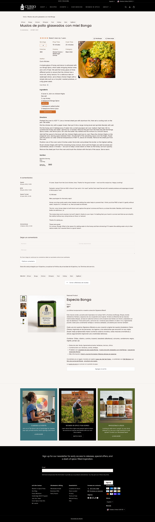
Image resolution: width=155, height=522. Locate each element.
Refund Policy (73, 498)
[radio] (40, 38)
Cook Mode (43, 85)
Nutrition (43, 155)
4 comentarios (24, 30)
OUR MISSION (76, 7)
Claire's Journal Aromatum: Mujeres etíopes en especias (98, 354)
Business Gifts (54, 491)
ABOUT (106, 7)
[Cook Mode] (48, 85)
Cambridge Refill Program (40, 496)
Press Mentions (36, 493)
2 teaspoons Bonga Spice (50, 101)
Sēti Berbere (127, 359)
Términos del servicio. (88, 266)
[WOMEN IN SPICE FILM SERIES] (77, 407)
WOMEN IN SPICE (93, 7)
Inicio (25, 17)
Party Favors (54, 493)
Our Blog (34, 491)
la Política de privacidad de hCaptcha (65, 266)
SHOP (42, 7)
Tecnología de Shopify (77, 518)
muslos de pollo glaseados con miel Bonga (113, 350)
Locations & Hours (74, 488)
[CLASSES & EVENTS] (39, 407)
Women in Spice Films (38, 488)
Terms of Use (73, 496)
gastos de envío (73, 364)
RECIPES (53, 7)
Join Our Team (36, 498)
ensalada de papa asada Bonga (88, 350)
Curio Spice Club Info (38, 501)
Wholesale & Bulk (55, 488)
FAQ (70, 501)
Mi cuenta (35, 503)
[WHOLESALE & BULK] (116, 407)
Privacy (71, 493)
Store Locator (73, 491)
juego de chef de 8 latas (103, 359)
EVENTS (63, 7)
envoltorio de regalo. (91, 361)
